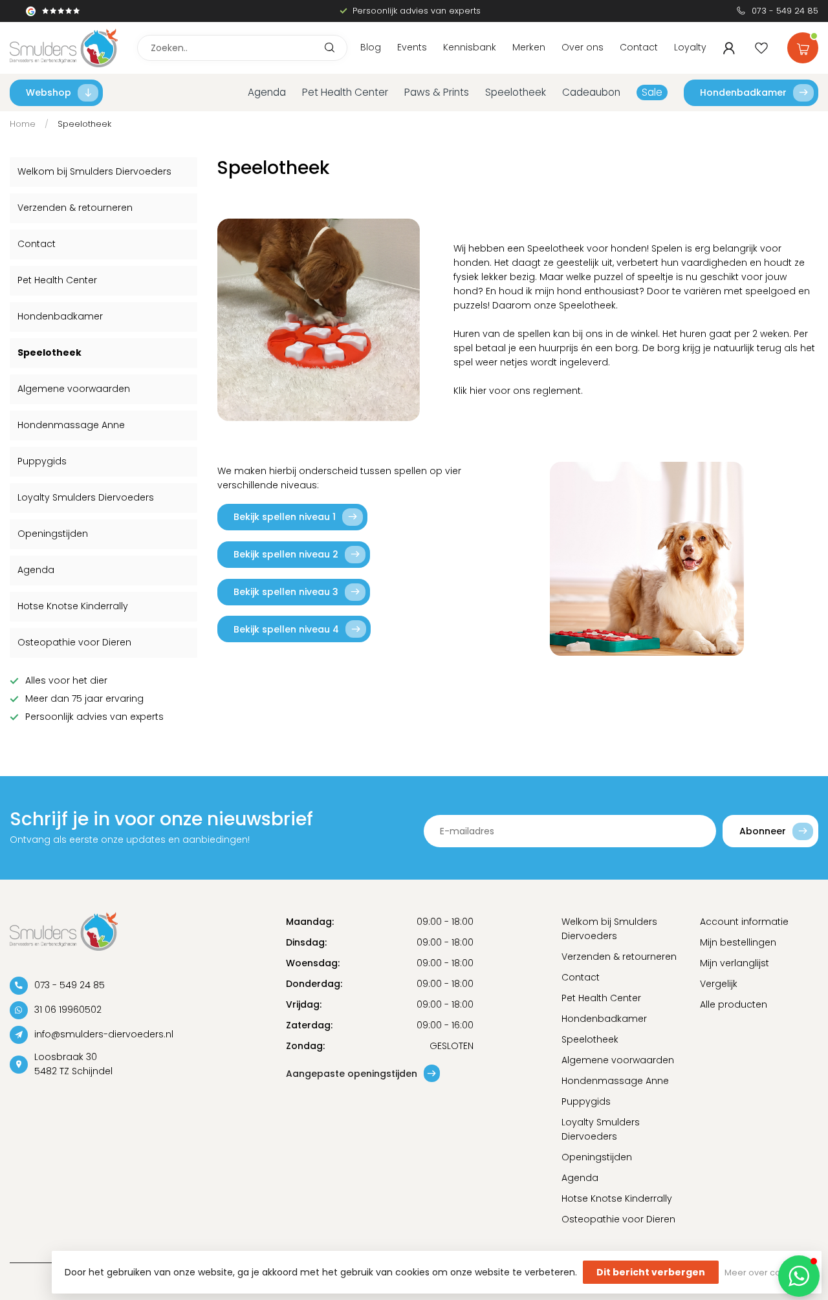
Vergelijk (718, 983)
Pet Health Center (345, 92)
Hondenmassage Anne (71, 424)
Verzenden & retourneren (75, 207)
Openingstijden (52, 533)
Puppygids (42, 461)
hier (478, 390)
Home (23, 124)
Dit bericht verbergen (650, 1272)
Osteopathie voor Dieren (74, 642)
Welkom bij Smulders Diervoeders (94, 171)
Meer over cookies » (766, 1272)
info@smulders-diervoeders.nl (103, 1034)
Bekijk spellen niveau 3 (286, 591)
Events (412, 47)
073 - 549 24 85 (785, 11)
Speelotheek (515, 92)
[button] (799, 1276)
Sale (652, 92)
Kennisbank (469, 47)
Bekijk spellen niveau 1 (285, 516)
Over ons (582, 47)
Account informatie (744, 921)
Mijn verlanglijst (734, 963)
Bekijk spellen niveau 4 (286, 629)
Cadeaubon (591, 92)
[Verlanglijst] (761, 48)
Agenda (267, 92)
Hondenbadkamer (743, 92)
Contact (639, 47)
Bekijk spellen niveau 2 (286, 554)
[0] (802, 45)
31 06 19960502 (68, 1009)
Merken (528, 47)
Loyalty (690, 47)
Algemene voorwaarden (73, 388)
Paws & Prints (436, 92)
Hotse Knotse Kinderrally (72, 606)
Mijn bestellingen (738, 942)
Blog (370, 47)
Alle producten (733, 1004)
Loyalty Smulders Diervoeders (85, 497)
